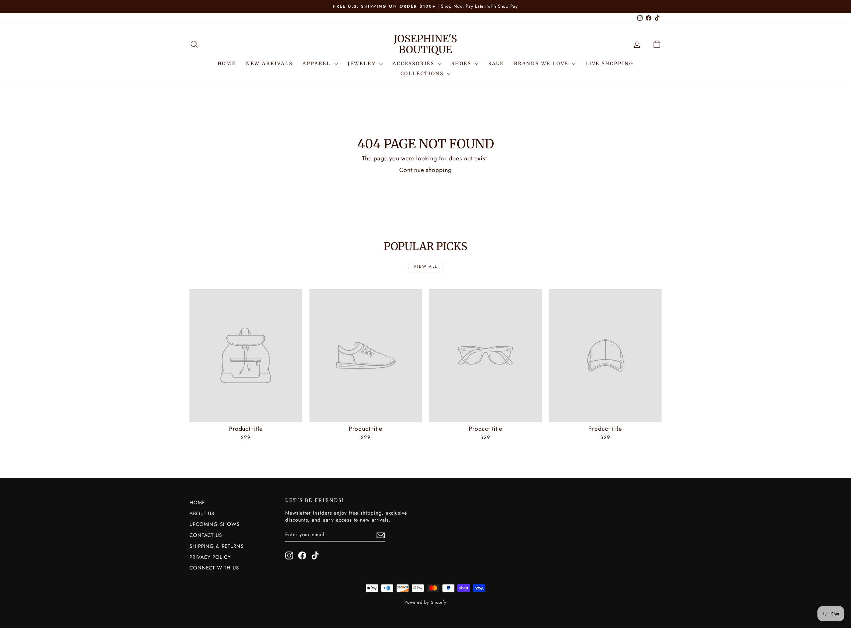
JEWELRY (363, 64)
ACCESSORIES (414, 64)
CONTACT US (205, 535)
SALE (496, 64)
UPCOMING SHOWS (214, 524)
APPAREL (317, 64)
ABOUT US (201, 513)
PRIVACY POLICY (210, 557)
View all (425, 266)
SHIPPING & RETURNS (216, 546)
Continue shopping (425, 170)
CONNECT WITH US (214, 567)
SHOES (462, 64)
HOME (227, 64)
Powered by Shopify (425, 602)
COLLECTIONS (423, 74)
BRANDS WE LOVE (542, 64)
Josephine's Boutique (425, 44)
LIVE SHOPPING (609, 64)
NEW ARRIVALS (269, 64)
